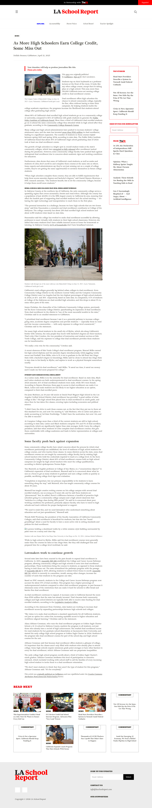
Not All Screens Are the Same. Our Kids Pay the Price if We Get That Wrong (123, 96)
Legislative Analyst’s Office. (66, 602)
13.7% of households (58, 225)
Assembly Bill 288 (49, 561)
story (68, 74)
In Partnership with (72, 2)
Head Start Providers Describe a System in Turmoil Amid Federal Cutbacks (122, 80)
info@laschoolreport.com (101, 789)
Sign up (76, 77)
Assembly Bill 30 (34, 571)
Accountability (54, 23)
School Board (88, 23)
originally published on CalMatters (50, 674)
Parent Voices (72, 23)
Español (145, 2)
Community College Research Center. (63, 125)
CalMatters (68, 77)
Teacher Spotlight (106, 23)
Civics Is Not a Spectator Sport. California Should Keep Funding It (123, 111)
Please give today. (34, 70)
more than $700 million (72, 132)
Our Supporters (99, 797)
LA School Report (76, 10)
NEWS (17, 36)
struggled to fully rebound (64, 149)
